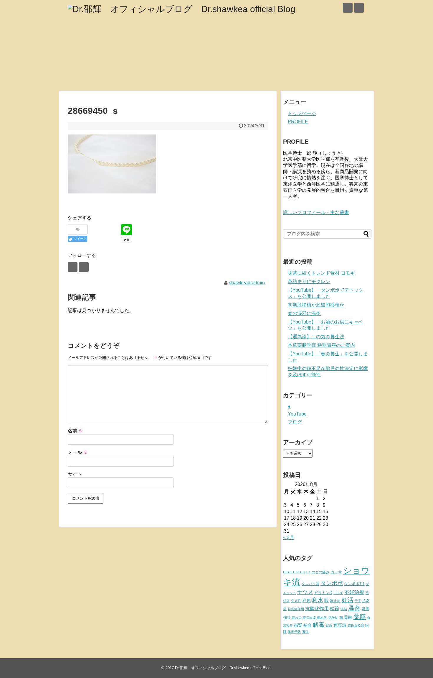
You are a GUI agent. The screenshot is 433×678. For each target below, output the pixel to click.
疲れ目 (297, 617)
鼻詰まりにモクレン (309, 281)
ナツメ (305, 592)
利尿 (307, 600)
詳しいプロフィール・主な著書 (316, 212)
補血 (307, 625)
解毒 (319, 624)
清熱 (344, 609)
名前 (75, 430)
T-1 (308, 572)
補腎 (298, 625)
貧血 (329, 625)
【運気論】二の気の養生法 (316, 336)
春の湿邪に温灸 (304, 313)
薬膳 (359, 616)
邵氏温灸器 (356, 625)
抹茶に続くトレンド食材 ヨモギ (321, 272)
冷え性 (296, 601)
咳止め (335, 601)
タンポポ (331, 583)
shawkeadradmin (247, 282)
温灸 (354, 608)
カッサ (336, 572)
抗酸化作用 (317, 608)
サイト (75, 474)
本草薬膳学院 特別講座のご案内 (321, 345)
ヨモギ (338, 593)
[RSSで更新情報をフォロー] (359, 8)
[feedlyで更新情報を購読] (348, 8)
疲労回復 (309, 617)
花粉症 (333, 617)
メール (78, 452)
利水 (317, 600)
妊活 (347, 599)
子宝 (358, 601)
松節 (334, 608)
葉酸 (348, 617)
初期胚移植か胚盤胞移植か (316, 304)
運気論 (340, 625)
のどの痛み (320, 572)
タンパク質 (310, 584)
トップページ (302, 113)
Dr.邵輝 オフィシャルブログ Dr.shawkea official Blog (222, 668)
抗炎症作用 (296, 609)
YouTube (297, 413)
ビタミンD (323, 592)
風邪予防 (294, 631)
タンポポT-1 (354, 584)
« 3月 (288, 537)
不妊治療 (354, 592)
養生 (305, 632)
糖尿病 (322, 617)
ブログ (295, 421)
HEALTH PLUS (294, 572)
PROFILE (298, 121)
